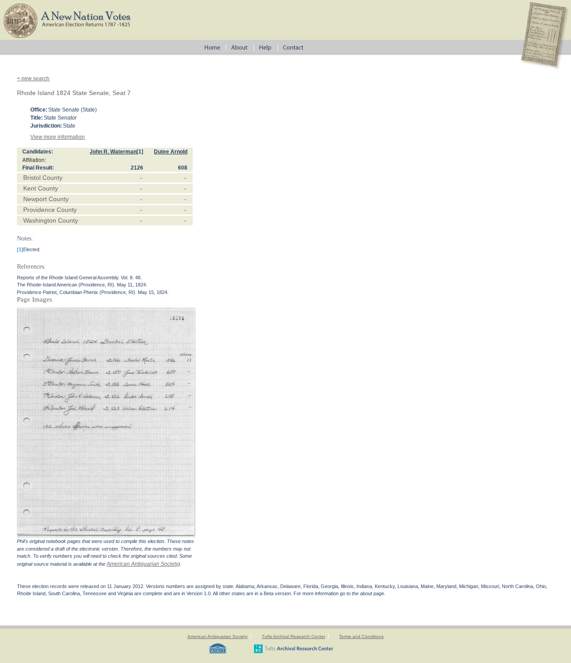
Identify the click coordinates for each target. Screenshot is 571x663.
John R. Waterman (113, 152)
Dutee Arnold (170, 152)
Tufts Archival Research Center (293, 636)
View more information (57, 137)
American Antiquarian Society (142, 564)
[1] (140, 152)
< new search (33, 78)
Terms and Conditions (361, 636)
